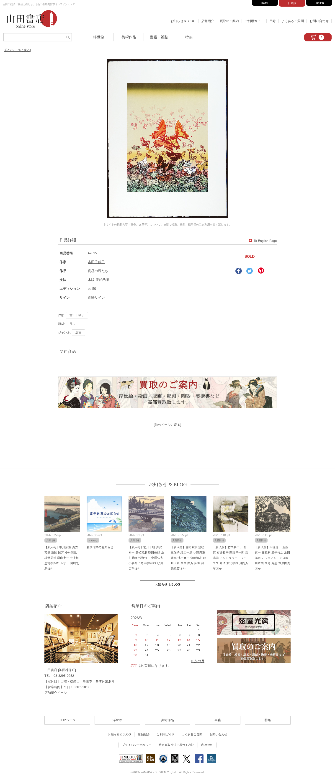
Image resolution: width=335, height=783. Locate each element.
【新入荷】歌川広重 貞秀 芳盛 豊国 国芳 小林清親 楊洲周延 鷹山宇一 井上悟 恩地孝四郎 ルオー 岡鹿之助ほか (61, 558)
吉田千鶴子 (96, 262)
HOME (265, 3)
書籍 (217, 720)
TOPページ (67, 720)
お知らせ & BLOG (167, 484)
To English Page (265, 240)
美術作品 (128, 37)
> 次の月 (197, 661)
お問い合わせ (319, 21)
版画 (78, 332)
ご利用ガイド (254, 21)
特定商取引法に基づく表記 (176, 745)
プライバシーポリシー (137, 745)
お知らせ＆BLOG (183, 21)
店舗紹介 (207, 21)
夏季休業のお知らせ (100, 547)
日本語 (292, 3)
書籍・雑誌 (159, 37)
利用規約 (207, 745)
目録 (272, 21)
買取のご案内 (229, 21)
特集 (189, 37)
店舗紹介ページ (55, 693)
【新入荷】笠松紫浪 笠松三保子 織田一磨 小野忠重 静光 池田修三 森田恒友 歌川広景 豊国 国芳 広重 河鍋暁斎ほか (188, 558)
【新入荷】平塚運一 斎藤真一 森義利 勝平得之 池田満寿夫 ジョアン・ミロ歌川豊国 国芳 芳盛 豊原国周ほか (272, 558)
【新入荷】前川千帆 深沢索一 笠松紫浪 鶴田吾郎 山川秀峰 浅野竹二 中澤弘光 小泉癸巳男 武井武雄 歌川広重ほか (146, 558)
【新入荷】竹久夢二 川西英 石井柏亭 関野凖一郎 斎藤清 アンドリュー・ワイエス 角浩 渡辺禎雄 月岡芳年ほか (230, 558)
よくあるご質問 (292, 21)
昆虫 (72, 324)
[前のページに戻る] (17, 50)
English (319, 3)
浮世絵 (98, 37)
